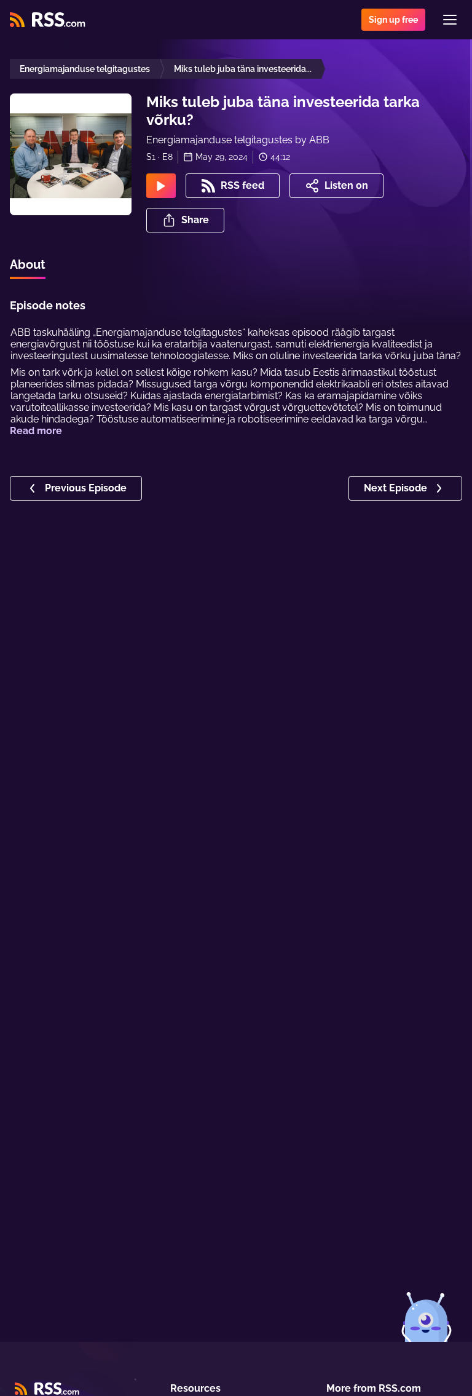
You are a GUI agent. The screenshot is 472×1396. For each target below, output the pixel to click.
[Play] (161, 185)
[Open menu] (450, 19)
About (27, 264)
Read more (36, 431)
